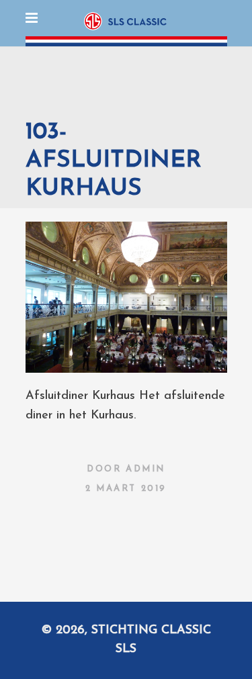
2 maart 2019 (126, 488)
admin (145, 469)
